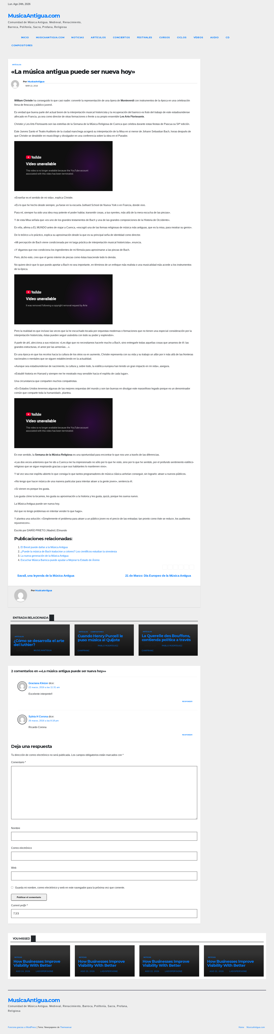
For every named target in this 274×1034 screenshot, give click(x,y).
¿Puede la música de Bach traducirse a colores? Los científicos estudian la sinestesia (69, 551)
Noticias (77, 37)
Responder (187, 701)
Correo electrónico (21, 848)
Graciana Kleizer (38, 683)
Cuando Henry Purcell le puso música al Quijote (100, 638)
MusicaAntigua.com (34, 15)
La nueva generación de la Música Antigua (44, 555)
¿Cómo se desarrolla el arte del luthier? (39, 642)
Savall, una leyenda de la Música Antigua (45, 575)
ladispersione (44, 971)
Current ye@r (19, 905)
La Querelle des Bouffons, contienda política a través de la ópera (166, 639)
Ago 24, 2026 (23, 971)
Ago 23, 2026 (88, 971)
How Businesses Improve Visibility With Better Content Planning (36, 965)
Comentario (18, 762)
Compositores (22, 45)
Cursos (164, 37)
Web (13, 867)
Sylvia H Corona (38, 716)
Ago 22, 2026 (152, 971)
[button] (258, 41)
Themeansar (66, 1027)
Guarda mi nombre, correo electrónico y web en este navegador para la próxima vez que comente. (70, 887)
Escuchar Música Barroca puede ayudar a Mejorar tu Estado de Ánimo (60, 560)
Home (241, 1027)
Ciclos (182, 37)
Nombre (15, 828)
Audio (214, 37)
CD (227, 37)
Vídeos (198, 37)
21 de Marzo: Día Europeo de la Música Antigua (158, 575)
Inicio (25, 37)
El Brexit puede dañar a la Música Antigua (44, 547)
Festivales (144, 37)
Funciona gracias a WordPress (22, 1027)
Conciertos (121, 37)
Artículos (98, 37)
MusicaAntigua (36, 81)
